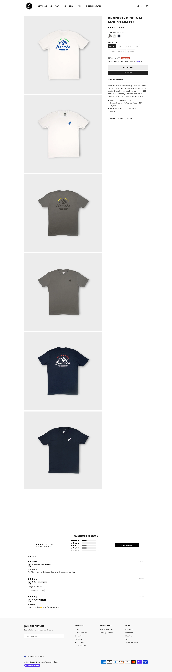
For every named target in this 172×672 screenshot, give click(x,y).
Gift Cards (78, 639)
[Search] (138, 6)
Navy (119, 36)
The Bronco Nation (131, 642)
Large (137, 46)
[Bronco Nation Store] (29, 5)
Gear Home (129, 629)
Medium (128, 46)
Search (77, 629)
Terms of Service (80, 645)
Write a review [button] (126, 545)
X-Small (111, 46)
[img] (32, 562)
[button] (147, 6)
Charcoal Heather (110, 36)
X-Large (111, 51)
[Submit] (61, 636)
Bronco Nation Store (37, 662)
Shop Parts (129, 633)
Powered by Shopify (52, 662)
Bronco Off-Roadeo (106, 629)
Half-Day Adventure (107, 633)
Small (120, 46)
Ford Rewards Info (81, 633)
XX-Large (121, 51)
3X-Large (131, 51)
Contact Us (78, 636)
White (114, 36)
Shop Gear (129, 636)
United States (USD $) (34, 657)
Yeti (126, 639)
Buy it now (128, 73)
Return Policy (79, 642)
